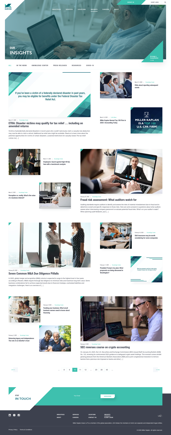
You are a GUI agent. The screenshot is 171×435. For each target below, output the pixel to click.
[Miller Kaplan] (8, 7)
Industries (56, 9)
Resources (76, 66)
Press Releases (60, 66)
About (116, 9)
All (10, 66)
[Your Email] (85, 396)
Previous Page (13, 369)
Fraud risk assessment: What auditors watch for (108, 200)
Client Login (155, 2)
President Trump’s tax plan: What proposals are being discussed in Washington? (111, 270)
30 (102, 370)
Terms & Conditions (26, 430)
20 (96, 370)
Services (69, 9)
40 (107, 370)
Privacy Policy (13, 430)
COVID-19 (90, 66)
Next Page (157, 369)
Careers (106, 9)
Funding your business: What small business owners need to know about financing (56, 310)
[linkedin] (10, 415)
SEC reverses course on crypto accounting (105, 347)
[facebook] (19, 415)
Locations (82, 9)
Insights (94, 9)
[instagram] (14, 415)
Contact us (130, 2)
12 (85, 370)
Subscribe (107, 396)
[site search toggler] (165, 2)
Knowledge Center (40, 66)
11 (80, 370)
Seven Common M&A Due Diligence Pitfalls (34, 273)
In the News (21, 66)
